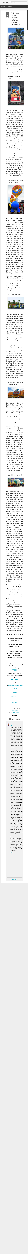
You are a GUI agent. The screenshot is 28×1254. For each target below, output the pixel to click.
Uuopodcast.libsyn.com (15, 685)
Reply (11, 852)
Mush (11, 724)
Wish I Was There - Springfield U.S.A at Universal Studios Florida (14, 19)
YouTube (14, 702)
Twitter (15, 689)
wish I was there (17, 712)
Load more (14, 879)
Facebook (14, 696)
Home (10, 6)
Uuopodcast (15, 710)
